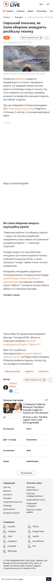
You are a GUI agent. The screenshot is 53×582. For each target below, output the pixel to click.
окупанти (29, 371)
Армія (30, 11)
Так (48, 579)
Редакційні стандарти (31, 504)
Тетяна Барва (13, 385)
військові (20, 78)
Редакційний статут (35, 499)
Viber (10, 536)
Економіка (42, 11)
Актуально (8, 428)
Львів (6, 461)
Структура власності (12, 502)
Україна (9, 11)
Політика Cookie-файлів (34, 510)
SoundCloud (38, 541)
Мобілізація (32, 461)
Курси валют (9, 509)
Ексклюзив (8, 450)
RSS (34, 546)
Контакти (7, 494)
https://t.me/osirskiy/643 (16, 183)
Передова (19, 17)
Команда (7, 505)
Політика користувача (32, 488)
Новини (20, 11)
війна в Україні (45, 371)
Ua (41, 4)
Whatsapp (12, 551)
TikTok (35, 526)
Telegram (12, 531)
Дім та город (9, 439)
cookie (20, 579)
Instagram (12, 541)
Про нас (7, 487)
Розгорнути (26, 473)
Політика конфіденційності (34, 494)
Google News (38, 531)
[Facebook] (11, 391)
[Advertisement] (26, 151)
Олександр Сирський (20, 108)
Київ (28, 450)
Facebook (12, 546)
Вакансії (7, 491)
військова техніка (12, 371)
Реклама (7, 498)
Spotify (35, 536)
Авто (28, 428)
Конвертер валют (11, 513)
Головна (6, 17)
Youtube (11, 526)
